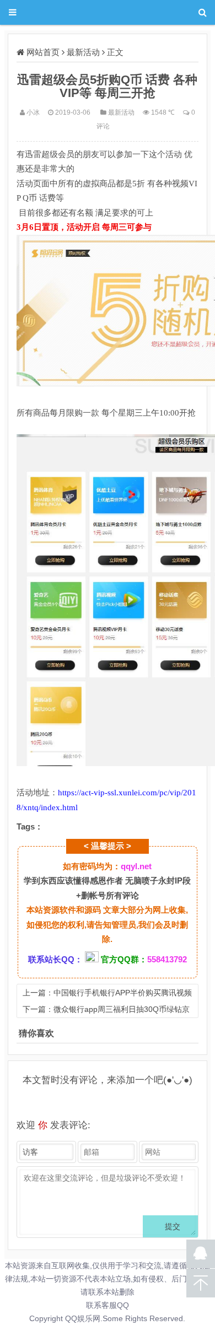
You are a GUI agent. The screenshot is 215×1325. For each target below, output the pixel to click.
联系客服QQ (107, 1305)
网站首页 (43, 52)
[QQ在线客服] (200, 1254)
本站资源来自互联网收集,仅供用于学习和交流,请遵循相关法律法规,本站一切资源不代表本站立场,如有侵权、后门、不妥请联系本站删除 (107, 1278)
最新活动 (83, 52)
